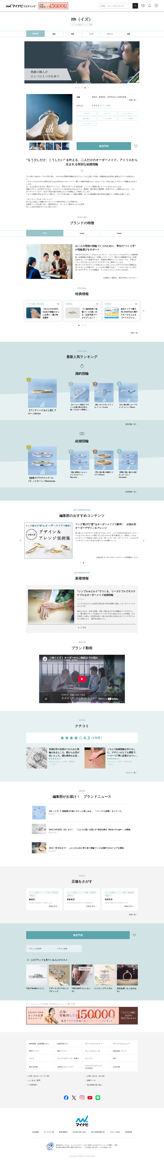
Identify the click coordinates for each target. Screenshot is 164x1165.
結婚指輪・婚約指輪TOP (51, 1004)
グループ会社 (115, 1132)
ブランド (63, 1004)
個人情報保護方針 (98, 1132)
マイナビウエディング (33, 1004)
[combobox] (115, 6)
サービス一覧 (49, 1132)
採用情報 (128, 1132)
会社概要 (35, 1132)
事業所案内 (63, 1132)
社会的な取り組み (79, 1132)
